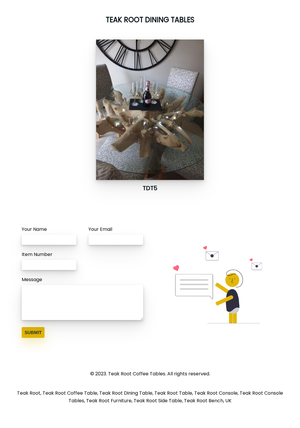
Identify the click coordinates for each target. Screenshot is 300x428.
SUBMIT (33, 332)
